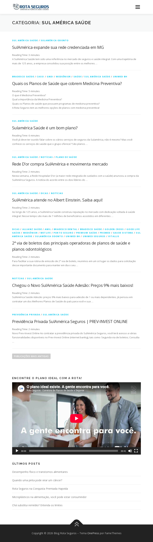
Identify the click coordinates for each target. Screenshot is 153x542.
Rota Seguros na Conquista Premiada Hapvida (40, 488)
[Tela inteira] (136, 451)
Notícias (47, 157)
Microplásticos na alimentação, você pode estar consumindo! (49, 497)
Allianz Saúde (32, 229)
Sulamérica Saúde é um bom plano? (45, 127)
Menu (137, 7)
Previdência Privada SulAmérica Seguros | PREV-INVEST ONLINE (70, 321)
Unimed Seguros (94, 236)
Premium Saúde (86, 232)
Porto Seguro (63, 232)
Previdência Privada (26, 314)
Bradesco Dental (65, 229)
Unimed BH (120, 76)
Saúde (78, 76)
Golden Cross (114, 229)
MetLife (45, 232)
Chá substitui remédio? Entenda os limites (37, 505)
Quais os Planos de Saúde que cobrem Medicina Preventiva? (67, 83)
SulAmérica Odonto (54, 40)
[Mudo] (130, 451)
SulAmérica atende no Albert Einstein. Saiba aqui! (57, 200)
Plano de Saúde (66, 157)
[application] (76, 418)
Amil (48, 229)
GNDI (50, 76)
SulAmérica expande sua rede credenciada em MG (58, 47)
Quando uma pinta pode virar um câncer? (37, 480)
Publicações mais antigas (31, 356)
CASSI (40, 76)
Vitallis (113, 236)
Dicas (44, 193)
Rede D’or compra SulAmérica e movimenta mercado (60, 164)
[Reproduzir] (17, 451)
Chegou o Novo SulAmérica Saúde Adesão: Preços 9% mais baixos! (72, 285)
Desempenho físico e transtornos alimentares (40, 472)
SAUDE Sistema (123, 232)
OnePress (93, 533)
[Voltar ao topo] (76, 524)
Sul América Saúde (25, 40)
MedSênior (63, 76)
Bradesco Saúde (23, 76)
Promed (105, 232)
